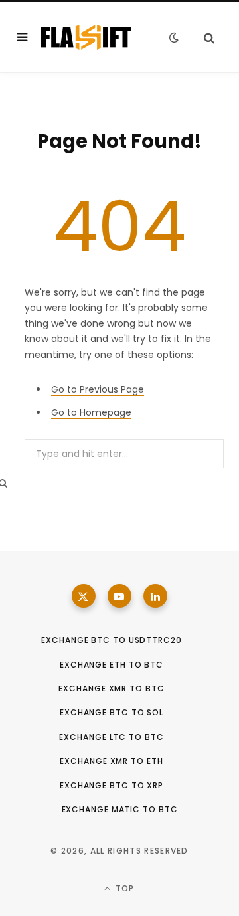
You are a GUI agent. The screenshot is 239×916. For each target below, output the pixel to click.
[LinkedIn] (155, 596)
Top (124, 888)
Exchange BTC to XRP (111, 785)
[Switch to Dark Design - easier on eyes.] (174, 37)
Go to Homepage (91, 412)
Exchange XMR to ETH (111, 761)
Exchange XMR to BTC (111, 688)
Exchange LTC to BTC (111, 737)
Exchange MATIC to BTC (120, 809)
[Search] (203, 37)
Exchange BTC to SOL (111, 712)
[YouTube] (119, 596)
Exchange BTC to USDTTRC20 (111, 640)
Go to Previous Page (97, 389)
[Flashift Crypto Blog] (86, 37)
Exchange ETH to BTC (111, 664)
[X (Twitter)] (84, 596)
